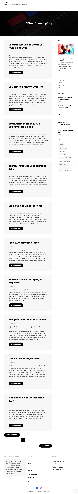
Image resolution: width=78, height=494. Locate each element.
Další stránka (45, 445)
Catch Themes (47, 491)
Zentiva (60, 170)
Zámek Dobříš (65, 170)
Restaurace (67, 161)
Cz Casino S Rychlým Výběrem (26, 86)
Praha (68, 157)
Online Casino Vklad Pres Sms (25, 205)
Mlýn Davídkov (61, 158)
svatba (62, 164)
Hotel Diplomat (63, 148)
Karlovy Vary (62, 154)
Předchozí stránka (12, 434)
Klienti (60, 82)
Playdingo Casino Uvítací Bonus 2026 (26, 399)
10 (31, 440)
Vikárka (60, 168)
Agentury (61, 80)
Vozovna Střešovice (66, 168)
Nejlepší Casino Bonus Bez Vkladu (28, 319)
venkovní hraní (69, 165)
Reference (61, 85)
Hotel (61, 144)
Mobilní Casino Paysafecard (24, 358)
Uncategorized (62, 87)
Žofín (71, 170)
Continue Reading (16, 72)
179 (40, 440)
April (6, 2)
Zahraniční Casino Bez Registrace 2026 (27, 167)
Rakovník (60, 161)
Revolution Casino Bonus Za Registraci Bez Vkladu (24, 125)
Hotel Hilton (62, 151)
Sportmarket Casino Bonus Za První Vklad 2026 (25, 46)
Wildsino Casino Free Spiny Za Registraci (25, 281)
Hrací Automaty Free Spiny (24, 242)
